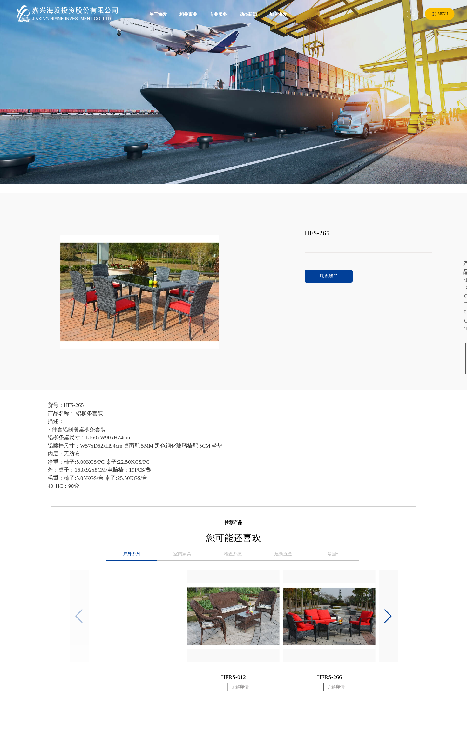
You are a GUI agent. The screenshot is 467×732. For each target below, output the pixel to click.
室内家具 (182, 554)
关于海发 (158, 14)
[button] (388, 616)
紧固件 (334, 554)
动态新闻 (248, 14)
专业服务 (218, 14)
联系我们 (329, 276)
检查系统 (233, 554)
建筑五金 (283, 554)
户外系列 (132, 554)
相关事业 (188, 14)
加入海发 (278, 14)
